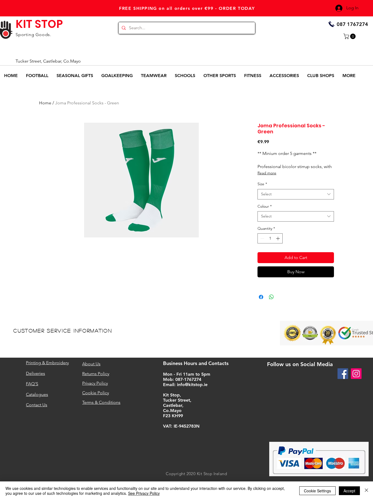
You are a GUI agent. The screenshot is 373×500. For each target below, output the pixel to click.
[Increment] (278, 238)
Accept (349, 490)
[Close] (366, 491)
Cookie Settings (317, 490)
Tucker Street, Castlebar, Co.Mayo (48, 61)
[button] (350, 36)
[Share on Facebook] (261, 297)
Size (262, 183)
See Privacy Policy (144, 493)
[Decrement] (261, 238)
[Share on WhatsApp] (271, 297)
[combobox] (295, 194)
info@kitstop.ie (192, 384)
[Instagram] (356, 373)
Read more (266, 172)
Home (45, 102)
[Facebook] (343, 373)
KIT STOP (39, 24)
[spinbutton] (270, 238)
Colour (264, 206)
